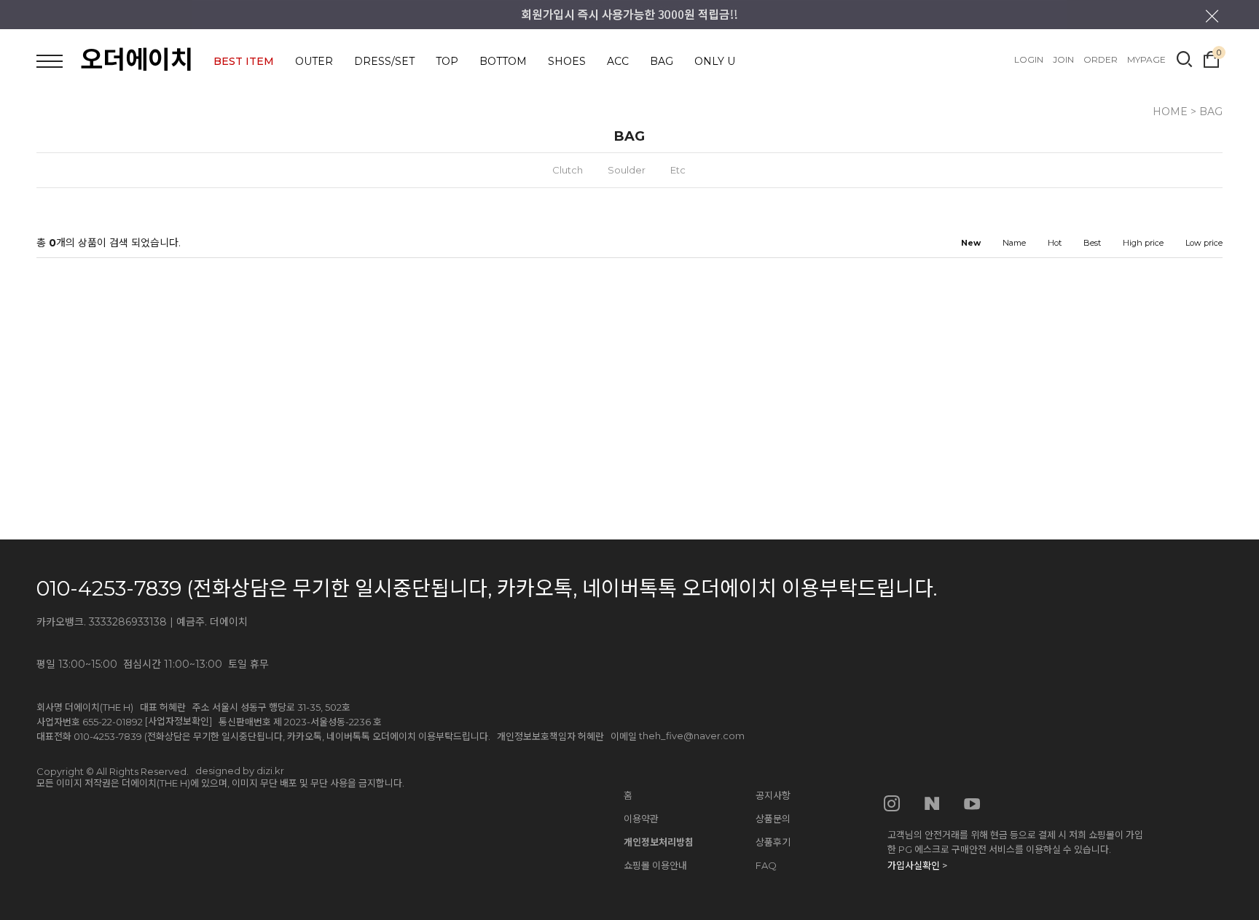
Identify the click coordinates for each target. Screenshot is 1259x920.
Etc (678, 170)
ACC (618, 61)
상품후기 (773, 842)
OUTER (314, 61)
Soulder (627, 170)
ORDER (1100, 59)
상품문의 (773, 819)
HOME (1170, 111)
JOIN (1063, 59)
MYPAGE (1146, 59)
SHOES (567, 61)
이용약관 (641, 819)
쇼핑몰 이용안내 (655, 865)
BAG (661, 61)
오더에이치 (136, 59)
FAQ (766, 865)
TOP (447, 61)
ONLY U (714, 61)
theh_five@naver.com (692, 735)
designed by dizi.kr (239, 770)
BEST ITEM (243, 61)
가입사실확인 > (917, 865)
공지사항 (773, 795)
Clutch (567, 170)
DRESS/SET (384, 61)
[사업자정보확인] (178, 721)
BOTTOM (503, 61)
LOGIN (1028, 59)
